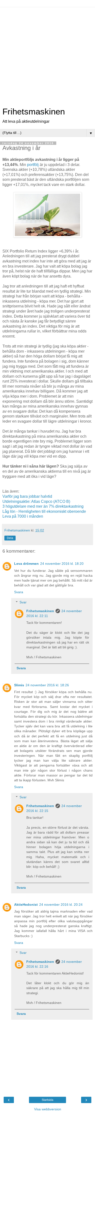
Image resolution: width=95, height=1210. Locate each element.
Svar (23, 602)
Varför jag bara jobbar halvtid (27, 496)
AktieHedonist (26, 904)
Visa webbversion (47, 1109)
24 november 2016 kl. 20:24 (61, 904)
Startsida (47, 1100)
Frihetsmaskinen (33, 111)
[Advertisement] (47, 54)
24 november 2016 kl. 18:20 (62, 564)
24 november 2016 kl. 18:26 (47, 685)
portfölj (33, 165)
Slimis (19, 685)
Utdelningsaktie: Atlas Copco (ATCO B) (36, 501)
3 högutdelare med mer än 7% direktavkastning (43, 506)
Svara (18, 592)
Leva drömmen (26, 564)
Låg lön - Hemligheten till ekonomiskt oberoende (44, 511)
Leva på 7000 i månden (22, 516)
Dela (10, 538)
